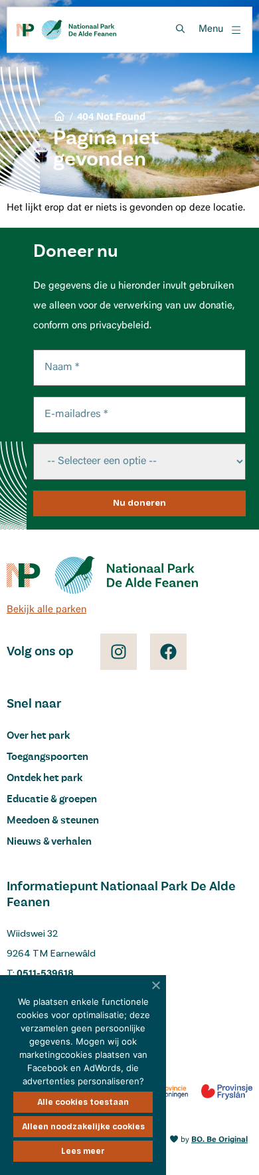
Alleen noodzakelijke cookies (83, 1126)
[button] (220, 30)
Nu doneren (139, 503)
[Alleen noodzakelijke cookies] (156, 985)
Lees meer (83, 1151)
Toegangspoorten (47, 757)
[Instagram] (118, 652)
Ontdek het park (44, 778)
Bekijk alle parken (46, 610)
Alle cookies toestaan (83, 1102)
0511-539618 (45, 974)
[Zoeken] (180, 28)
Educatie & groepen (52, 799)
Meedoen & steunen (53, 821)
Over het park (38, 736)
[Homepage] (66, 30)
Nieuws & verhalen (49, 842)
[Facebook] (168, 652)
